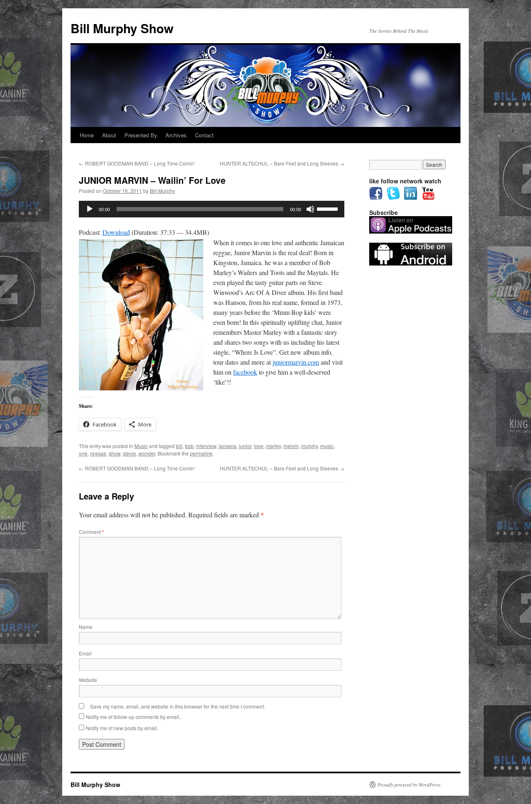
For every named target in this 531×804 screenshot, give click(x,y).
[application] (211, 209)
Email (85, 653)
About (109, 135)
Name (86, 626)
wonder (147, 453)
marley (273, 445)
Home (87, 135)
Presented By (140, 135)
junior (245, 445)
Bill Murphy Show (122, 28)
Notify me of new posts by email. (122, 727)
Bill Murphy (162, 190)
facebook (245, 372)
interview (206, 445)
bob (189, 445)
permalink (201, 453)
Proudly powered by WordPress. (410, 784)
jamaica (227, 445)
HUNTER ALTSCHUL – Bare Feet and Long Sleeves (282, 163)
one (83, 453)
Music (141, 445)
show (114, 453)
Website (88, 679)
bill (179, 445)
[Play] (89, 209)
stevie (129, 453)
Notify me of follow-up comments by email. (133, 716)
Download (116, 232)
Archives (176, 135)
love (258, 445)
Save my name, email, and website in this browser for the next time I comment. (177, 706)
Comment (91, 531)
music (327, 445)
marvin (291, 445)
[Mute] (310, 209)
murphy (309, 445)
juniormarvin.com (296, 362)
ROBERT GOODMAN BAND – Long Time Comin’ (137, 163)
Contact (204, 135)
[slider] (328, 208)
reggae (98, 453)
